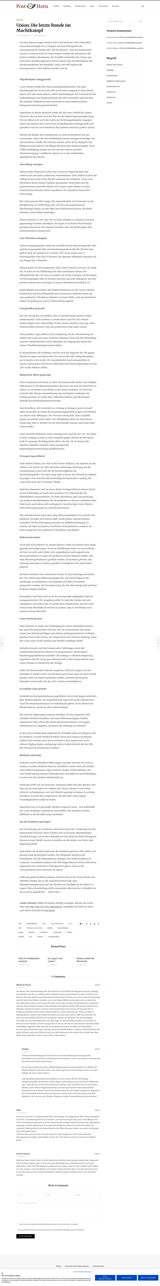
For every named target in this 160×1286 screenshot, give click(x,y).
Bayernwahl (32, 923)
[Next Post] (158, 643)
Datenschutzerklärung (77, 1266)
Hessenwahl (63, 928)
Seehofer (57, 932)
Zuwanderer (53, 937)
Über (58, 1266)
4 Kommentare (39, 35)
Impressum (98, 1266)
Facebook (50, 910)
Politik (19, 20)
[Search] (143, 6)
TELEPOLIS (111, 97)
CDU (44, 923)
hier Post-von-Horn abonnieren (46, 906)
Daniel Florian (112, 76)
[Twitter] (8, 54)
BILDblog (110, 70)
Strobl (40, 937)
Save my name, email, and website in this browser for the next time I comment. (48, 1224)
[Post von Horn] (32, 6)
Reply (97, 985)
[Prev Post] (1, 643)
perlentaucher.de (113, 86)
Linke (20, 932)
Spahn (21, 937)
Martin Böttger (112, 48)
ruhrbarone (111, 92)
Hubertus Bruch (23, 985)
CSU (70, 923)
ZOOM (109, 103)
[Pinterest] (98, 923)
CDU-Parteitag (57, 923)
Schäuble (44, 932)
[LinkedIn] (8, 60)
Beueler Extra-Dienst (114, 65)
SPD (30, 937)
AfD (20, 923)
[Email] (8, 66)
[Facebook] (8, 48)
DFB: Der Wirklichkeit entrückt (131, 37)
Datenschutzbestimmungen (83, 1272)
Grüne (50, 928)
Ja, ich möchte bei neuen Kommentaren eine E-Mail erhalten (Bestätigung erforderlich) (51, 1230)
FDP (20, 928)
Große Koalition (34, 928)
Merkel (31, 932)
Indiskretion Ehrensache (116, 81)
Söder (69, 932)
